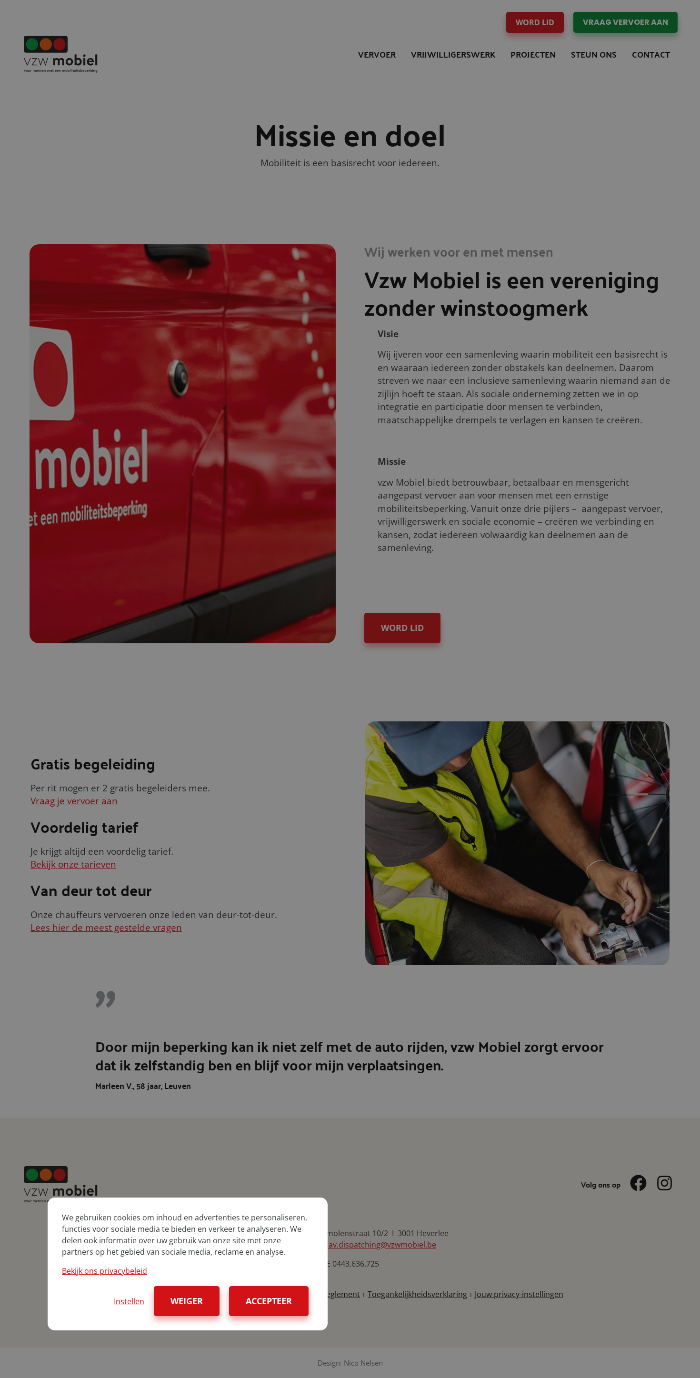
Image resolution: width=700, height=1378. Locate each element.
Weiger (186, 1301)
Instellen (129, 1301)
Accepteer (269, 1301)
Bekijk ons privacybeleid (104, 1271)
